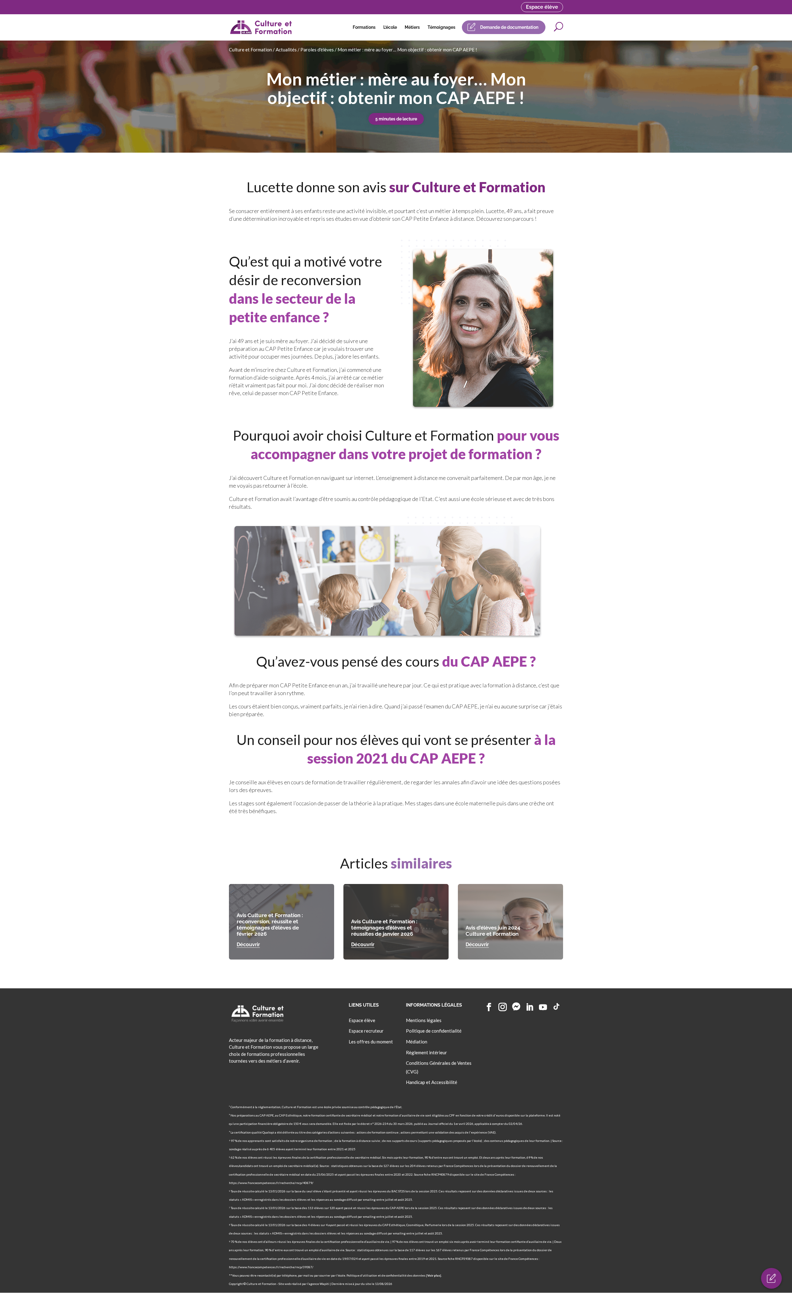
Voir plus (433, 1275)
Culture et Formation (250, 49)
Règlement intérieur (426, 1052)
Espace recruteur (366, 1031)
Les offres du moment (371, 1041)
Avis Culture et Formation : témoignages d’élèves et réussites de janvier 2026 (384, 927)
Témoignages (441, 27)
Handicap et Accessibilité (431, 1082)
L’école (390, 27)
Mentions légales (423, 1020)
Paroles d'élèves (317, 49)
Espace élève (542, 7)
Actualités (286, 49)
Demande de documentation (509, 27)
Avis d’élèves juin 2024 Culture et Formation (493, 931)
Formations (364, 27)
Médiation (416, 1041)
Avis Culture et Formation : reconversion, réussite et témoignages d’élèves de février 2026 (270, 924)
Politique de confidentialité (434, 1031)
